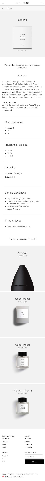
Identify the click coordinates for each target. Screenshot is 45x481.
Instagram (28, 447)
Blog (4, 444)
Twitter (4, 453)
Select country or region (14, 476)
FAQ (3, 461)
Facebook (28, 444)
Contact (28, 442)
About (27, 436)
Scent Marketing (8, 436)
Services (28, 439)
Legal (4, 458)
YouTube (5, 455)
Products (5, 439)
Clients (4, 442)
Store (9, 8)
